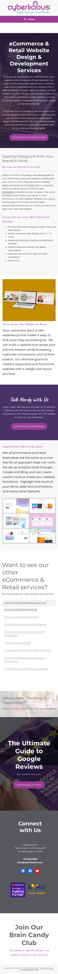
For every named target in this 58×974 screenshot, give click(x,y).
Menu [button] (31, 19)
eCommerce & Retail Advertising (21, 617)
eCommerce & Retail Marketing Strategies (26, 668)
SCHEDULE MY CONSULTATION (29, 137)
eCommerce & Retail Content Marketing (25, 624)
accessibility (8, 192)
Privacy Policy (46, 968)
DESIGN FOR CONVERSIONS (29, 426)
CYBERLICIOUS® (30, 968)
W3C (31, 185)
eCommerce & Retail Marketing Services (25, 603)
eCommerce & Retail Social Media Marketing (27, 650)
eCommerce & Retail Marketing (20, 609)
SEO (47, 233)
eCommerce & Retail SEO (17, 643)
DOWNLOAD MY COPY (29, 785)
